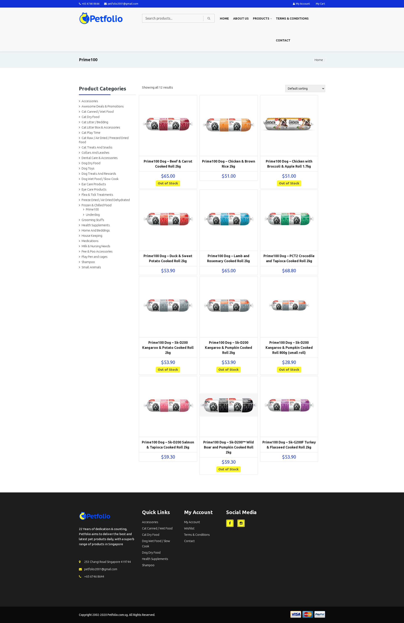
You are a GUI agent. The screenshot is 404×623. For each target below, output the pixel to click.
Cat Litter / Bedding (95, 122)
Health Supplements (96, 225)
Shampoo (88, 262)
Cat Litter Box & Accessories (101, 127)
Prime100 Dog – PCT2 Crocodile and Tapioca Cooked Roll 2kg (289, 258)
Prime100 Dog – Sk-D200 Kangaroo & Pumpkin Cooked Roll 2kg (228, 347)
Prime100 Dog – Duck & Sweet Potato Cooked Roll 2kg (168, 258)
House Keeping (92, 235)
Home (224, 18)
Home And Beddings (96, 230)
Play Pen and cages (95, 256)
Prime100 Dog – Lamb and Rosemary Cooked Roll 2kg (228, 258)
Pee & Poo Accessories (97, 251)
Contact (283, 40)
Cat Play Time (91, 132)
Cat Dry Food (91, 117)
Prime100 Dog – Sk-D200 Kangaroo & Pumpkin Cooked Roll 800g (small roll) (289, 347)
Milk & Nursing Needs (96, 246)
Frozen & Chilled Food (97, 205)
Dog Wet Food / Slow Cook (100, 179)
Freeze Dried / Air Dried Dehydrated (106, 200)
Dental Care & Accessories (100, 158)
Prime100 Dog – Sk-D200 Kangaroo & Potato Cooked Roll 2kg (168, 347)
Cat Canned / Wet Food (98, 111)
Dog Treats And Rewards (99, 173)
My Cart (320, 3)
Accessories (90, 101)
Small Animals (91, 267)
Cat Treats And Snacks (97, 147)
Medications (90, 241)
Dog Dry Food (91, 163)
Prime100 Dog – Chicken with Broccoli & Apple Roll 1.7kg (289, 163)
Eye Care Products (94, 189)
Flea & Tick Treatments (97, 194)
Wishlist (189, 528)
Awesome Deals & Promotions (103, 106)
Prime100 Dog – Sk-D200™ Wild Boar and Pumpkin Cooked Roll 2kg (228, 447)
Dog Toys (88, 168)
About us (241, 18)
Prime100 (92, 209)
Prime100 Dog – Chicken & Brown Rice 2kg (228, 163)
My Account (303, 3)
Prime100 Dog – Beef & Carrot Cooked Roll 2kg (168, 163)
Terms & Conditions (292, 18)
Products (261, 18)
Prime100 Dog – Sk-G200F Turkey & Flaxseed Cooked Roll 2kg (289, 444)
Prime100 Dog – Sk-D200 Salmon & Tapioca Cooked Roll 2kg (168, 444)
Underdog (93, 214)
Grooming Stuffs (93, 220)
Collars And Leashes (95, 152)
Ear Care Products (94, 184)
